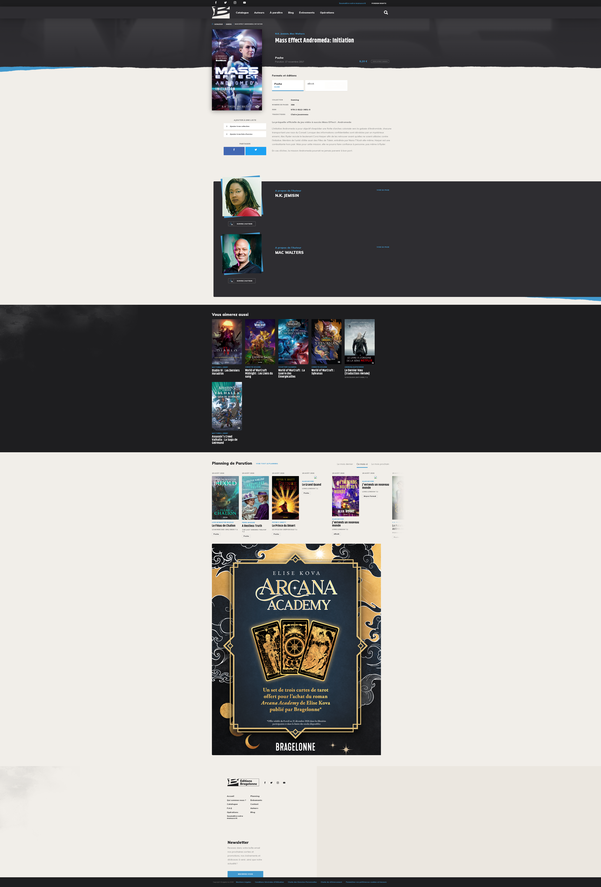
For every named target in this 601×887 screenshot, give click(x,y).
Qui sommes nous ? (236, 800)
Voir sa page (383, 190)
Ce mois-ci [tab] (362, 464)
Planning (254, 796)
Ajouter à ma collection (239, 126)
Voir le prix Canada (380, 61)
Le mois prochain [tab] (380, 464)
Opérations (327, 12)
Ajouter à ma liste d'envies (241, 134)
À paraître (276, 12)
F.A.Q (229, 808)
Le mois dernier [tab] (345, 464)
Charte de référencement (331, 882)
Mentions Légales (243, 882)
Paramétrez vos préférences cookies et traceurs (366, 882)
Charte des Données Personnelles (302, 882)
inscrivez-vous (245, 874)
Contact (254, 804)
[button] (399, 507)
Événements (307, 12)
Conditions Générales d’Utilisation (269, 882)
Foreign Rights (379, 3)
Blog (291, 12)
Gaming (229, 24)
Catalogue (242, 12)
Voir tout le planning (267, 464)
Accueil (230, 796)
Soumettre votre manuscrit (352, 3)
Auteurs (259, 12)
